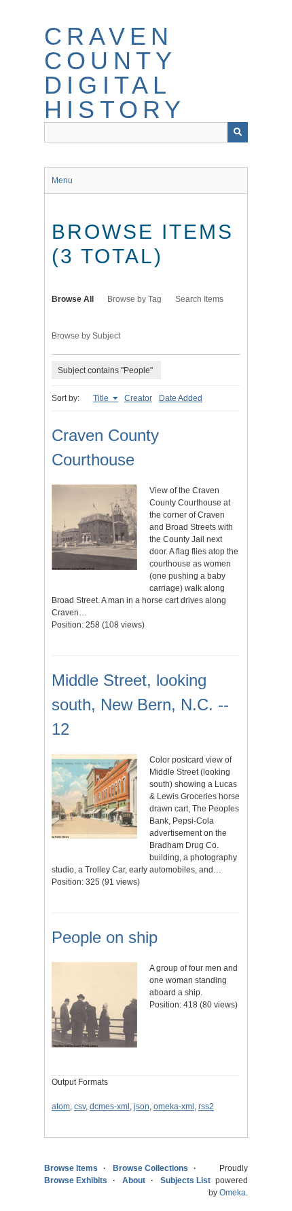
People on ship (105, 937)
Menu (62, 180)
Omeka (232, 1192)
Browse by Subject (86, 336)
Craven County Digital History (114, 72)
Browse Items (71, 1168)
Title (102, 398)
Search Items (199, 299)
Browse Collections (150, 1168)
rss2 (206, 1106)
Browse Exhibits (75, 1180)
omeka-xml (173, 1106)
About (133, 1180)
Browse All (73, 299)
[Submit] (237, 132)
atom (61, 1106)
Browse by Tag (134, 299)
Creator (138, 398)
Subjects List (185, 1180)
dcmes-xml (110, 1106)
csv (80, 1106)
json (141, 1106)
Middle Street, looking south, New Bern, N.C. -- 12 (140, 704)
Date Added (180, 398)
